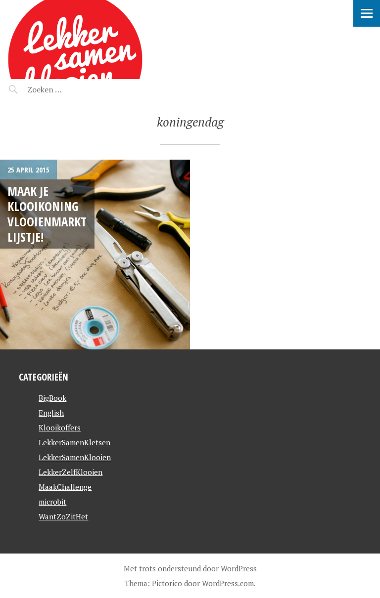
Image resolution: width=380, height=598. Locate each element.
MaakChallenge (65, 487)
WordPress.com (228, 583)
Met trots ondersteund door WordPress (190, 568)
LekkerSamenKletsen (74, 442)
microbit (52, 502)
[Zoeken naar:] (68, 89)
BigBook (52, 398)
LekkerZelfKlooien (70, 472)
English (51, 413)
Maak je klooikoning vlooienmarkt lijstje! (47, 214)
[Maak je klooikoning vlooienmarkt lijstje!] (95, 254)
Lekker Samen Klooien (93, 12)
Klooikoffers (60, 427)
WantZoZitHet (63, 516)
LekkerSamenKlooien (75, 457)
